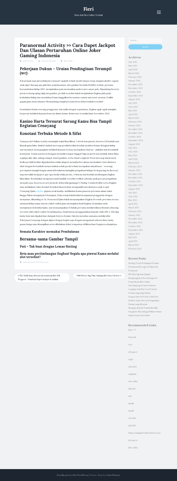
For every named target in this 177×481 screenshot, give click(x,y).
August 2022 (134, 234)
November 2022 (135, 222)
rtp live (40, 191)
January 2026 (134, 81)
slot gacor (132, 352)
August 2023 (134, 189)
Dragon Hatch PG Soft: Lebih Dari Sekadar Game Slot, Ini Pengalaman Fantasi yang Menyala (143, 300)
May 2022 (132, 237)
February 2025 (135, 122)
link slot (132, 389)
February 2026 (134, 77)
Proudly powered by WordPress (72, 475)
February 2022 (134, 249)
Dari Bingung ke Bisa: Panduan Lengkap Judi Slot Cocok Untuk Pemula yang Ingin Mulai (142, 289)
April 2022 (132, 241)
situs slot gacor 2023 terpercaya (35, 262)
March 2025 (133, 118)
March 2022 (133, 245)
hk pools (132, 337)
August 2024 (134, 144)
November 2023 (135, 178)
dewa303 (132, 418)
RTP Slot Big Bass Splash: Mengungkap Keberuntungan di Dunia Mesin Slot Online (142, 278)
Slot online (133, 448)
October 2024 (134, 137)
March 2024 (133, 163)
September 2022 (135, 230)
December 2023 (135, 174)
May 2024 (132, 155)
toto (130, 344)
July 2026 (132, 62)
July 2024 (132, 148)
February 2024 (134, 166)
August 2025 (134, 99)
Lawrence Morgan (48, 61)
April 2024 (132, 159)
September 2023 (135, 185)
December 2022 (135, 219)
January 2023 (134, 215)
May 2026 (132, 66)
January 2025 (134, 125)
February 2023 (134, 211)
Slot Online (68, 61)
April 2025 (133, 114)
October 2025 (134, 92)
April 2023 (132, 204)
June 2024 (132, 152)
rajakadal (132, 374)
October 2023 (134, 181)
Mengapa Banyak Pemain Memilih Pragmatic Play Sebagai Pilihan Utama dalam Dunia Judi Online (144, 312)
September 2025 (135, 96)
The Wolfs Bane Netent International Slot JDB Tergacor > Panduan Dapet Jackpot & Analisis (39, 278)
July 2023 (132, 193)
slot (130, 396)
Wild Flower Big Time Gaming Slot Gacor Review (98, 276)
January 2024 (134, 170)
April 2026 (132, 69)
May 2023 (132, 200)
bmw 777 (132, 330)
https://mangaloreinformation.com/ (144, 433)
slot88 (131, 403)
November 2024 (135, 133)
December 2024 (135, 129)
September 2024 (135, 140)
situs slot (132, 367)
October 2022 (134, 226)
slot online (133, 381)
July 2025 (132, 103)
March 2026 (133, 73)
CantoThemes (113, 475)
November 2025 (135, 88)
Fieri (88, 9)
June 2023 (132, 196)
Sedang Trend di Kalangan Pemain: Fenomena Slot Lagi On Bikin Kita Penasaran (143, 267)
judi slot (132, 425)
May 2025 (132, 110)
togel (130, 359)
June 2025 (133, 107)
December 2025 (135, 84)
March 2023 (133, 207)
